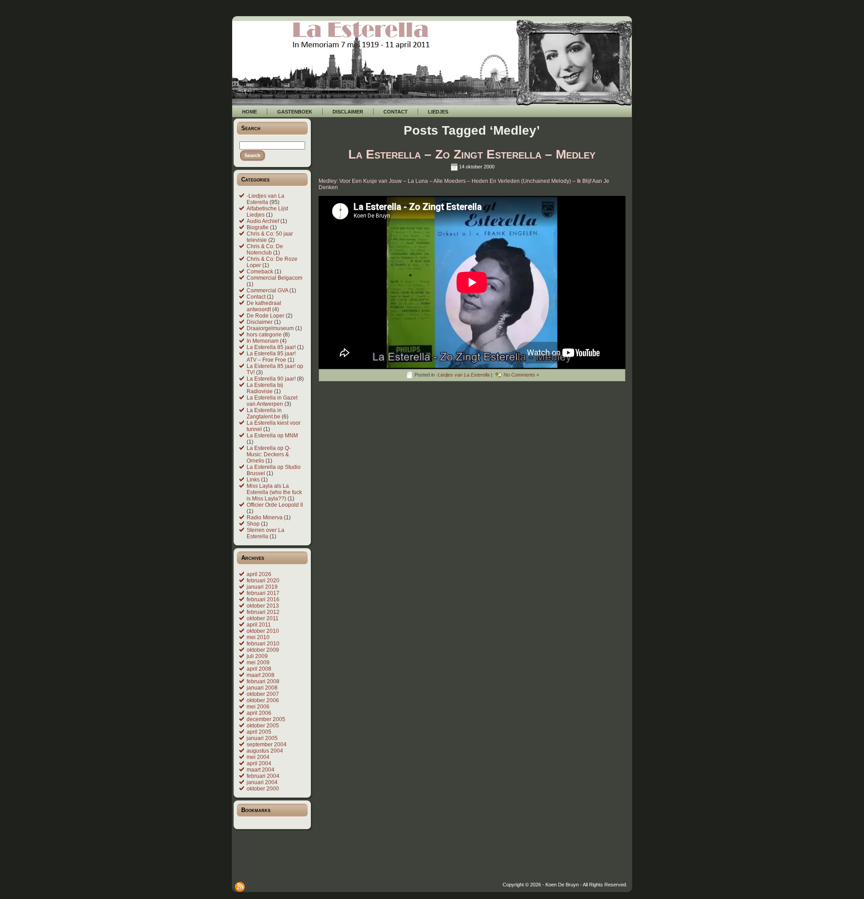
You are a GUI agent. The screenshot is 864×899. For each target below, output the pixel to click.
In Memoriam (263, 341)
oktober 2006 (263, 700)
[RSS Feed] (240, 887)
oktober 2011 (263, 618)
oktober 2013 (263, 606)
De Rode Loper (265, 316)
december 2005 (266, 719)
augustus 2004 (265, 751)
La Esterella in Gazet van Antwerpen (272, 401)
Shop (253, 524)
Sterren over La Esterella (265, 533)
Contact (256, 297)
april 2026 (259, 574)
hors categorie (264, 334)
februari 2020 (263, 580)
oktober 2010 (263, 631)
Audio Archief (263, 221)
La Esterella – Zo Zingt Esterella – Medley (471, 154)
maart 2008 (260, 675)
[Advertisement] (468, 861)
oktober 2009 (263, 650)
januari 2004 (262, 782)
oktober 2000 (263, 788)
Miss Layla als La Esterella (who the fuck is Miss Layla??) (274, 492)
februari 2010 (263, 643)
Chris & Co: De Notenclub (265, 249)
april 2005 (259, 732)
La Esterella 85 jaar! (271, 347)
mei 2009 (258, 662)
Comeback (260, 271)
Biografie (258, 227)
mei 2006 (258, 707)
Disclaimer (260, 322)
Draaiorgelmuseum (270, 328)
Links (253, 480)
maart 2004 (260, 770)
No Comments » (521, 374)
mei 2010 (258, 637)
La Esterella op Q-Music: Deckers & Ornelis (269, 454)
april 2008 (259, 669)
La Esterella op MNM (272, 435)
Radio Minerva (265, 517)
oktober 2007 (263, 694)
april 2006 (259, 713)
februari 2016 (263, 599)
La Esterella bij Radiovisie (265, 388)
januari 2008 (262, 688)
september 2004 (267, 744)
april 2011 (259, 625)
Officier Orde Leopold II (275, 505)
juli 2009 (257, 656)
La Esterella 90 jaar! (271, 379)
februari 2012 (263, 612)
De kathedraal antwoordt (264, 306)
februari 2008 (263, 681)
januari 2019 (262, 587)
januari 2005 (262, 738)
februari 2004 (263, 776)
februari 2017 (263, 593)
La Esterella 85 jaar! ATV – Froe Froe (271, 356)
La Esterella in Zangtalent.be (264, 413)
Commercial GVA (267, 290)
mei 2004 (258, 757)
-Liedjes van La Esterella (265, 199)
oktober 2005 (263, 725)
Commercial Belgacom (274, 278)
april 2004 (259, 763)
